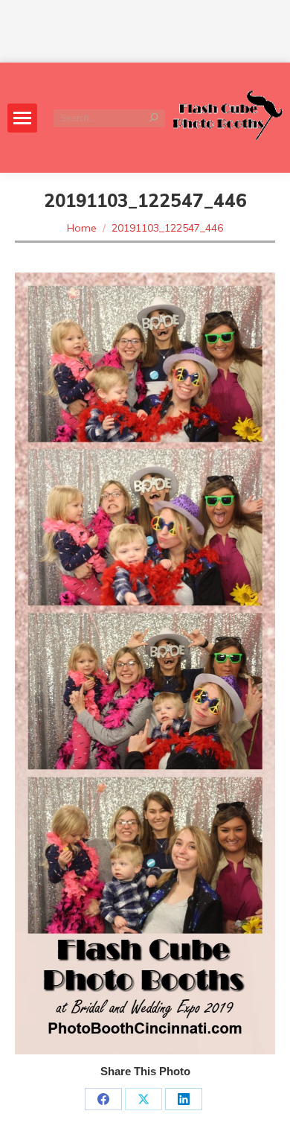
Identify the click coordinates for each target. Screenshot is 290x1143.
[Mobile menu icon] (22, 118)
